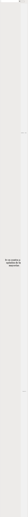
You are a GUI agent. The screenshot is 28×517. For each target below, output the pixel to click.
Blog (26, 132)
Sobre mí (22, 132)
